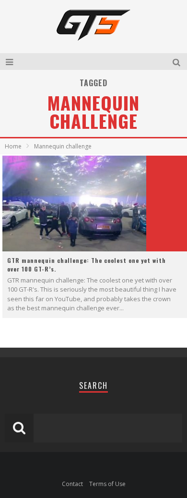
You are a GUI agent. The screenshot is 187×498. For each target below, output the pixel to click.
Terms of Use (107, 484)
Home (13, 146)
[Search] (177, 61)
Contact (72, 484)
